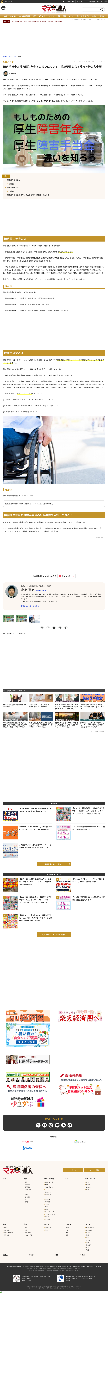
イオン (47, 1197)
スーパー (47, 1204)
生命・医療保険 (8, 1232)
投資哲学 (27, 1202)
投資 (34, 16)
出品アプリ (48, 1194)
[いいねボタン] (65, 576)
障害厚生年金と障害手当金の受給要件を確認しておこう (28, 195)
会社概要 (83, 1266)
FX (25, 1192)
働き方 (88, 1232)
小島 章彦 (27, 589)
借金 (46, 1230)
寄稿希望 (32, 1266)
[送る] (54, 628)
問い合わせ (26, 1266)
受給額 (11, 183)
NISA (26, 1199)
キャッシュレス (49, 1212)
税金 (64, 16)
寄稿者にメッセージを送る (30, 606)
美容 (46, 1209)
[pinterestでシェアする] (60, 628)
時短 (87, 1250)
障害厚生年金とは (13, 180)
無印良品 (47, 1202)
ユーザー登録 (94, 1170)
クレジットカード (50, 1214)
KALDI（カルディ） (50, 1187)
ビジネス (79, 16)
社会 (67, 1235)
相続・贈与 (28, 1232)
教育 (87, 1247)
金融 (87, 1189)
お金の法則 (89, 1230)
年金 (26, 1230)
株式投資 (27, 1184)
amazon (47, 1217)
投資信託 (27, 1187)
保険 (58, 16)
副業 (67, 1230)
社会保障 (88, 1245)
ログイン (73, 1170)
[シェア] (48, 628)
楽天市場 (47, 1199)
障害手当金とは (13, 187)
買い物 (88, 1184)
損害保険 (6, 1230)
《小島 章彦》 (100, 537)
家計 (87, 1242)
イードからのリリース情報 (94, 1266)
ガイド (31, 1255)
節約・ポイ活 (41, 16)
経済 (67, 1232)
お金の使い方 (90, 1227)
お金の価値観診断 (24, 16)
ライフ (87, 16)
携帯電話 (47, 1219)
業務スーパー (49, 1192)
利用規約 (52, 1266)
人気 (5, 16)
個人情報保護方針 (75, 1266)
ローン (71, 16)
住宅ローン (48, 1227)
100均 (46, 1184)
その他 (102, 16)
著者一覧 (9, 1266)
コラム (94, 16)
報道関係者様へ (17, 1266)
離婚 (87, 1235)
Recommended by (95, 731)
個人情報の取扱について (62, 1266)
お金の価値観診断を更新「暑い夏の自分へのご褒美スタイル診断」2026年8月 (36, 21)
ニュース (13, 16)
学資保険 (6, 1235)
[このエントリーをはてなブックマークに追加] (66, 628)
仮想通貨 (27, 1194)
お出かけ (88, 1187)
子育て (88, 1240)
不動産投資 (28, 1189)
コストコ (47, 1189)
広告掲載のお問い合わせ (42, 1266)
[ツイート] (42, 628)
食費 (46, 1207)
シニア (67, 1179)
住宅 (87, 1237)
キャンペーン (50, 16)
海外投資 (27, 1197)
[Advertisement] (54, 660)
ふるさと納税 (28, 1235)
